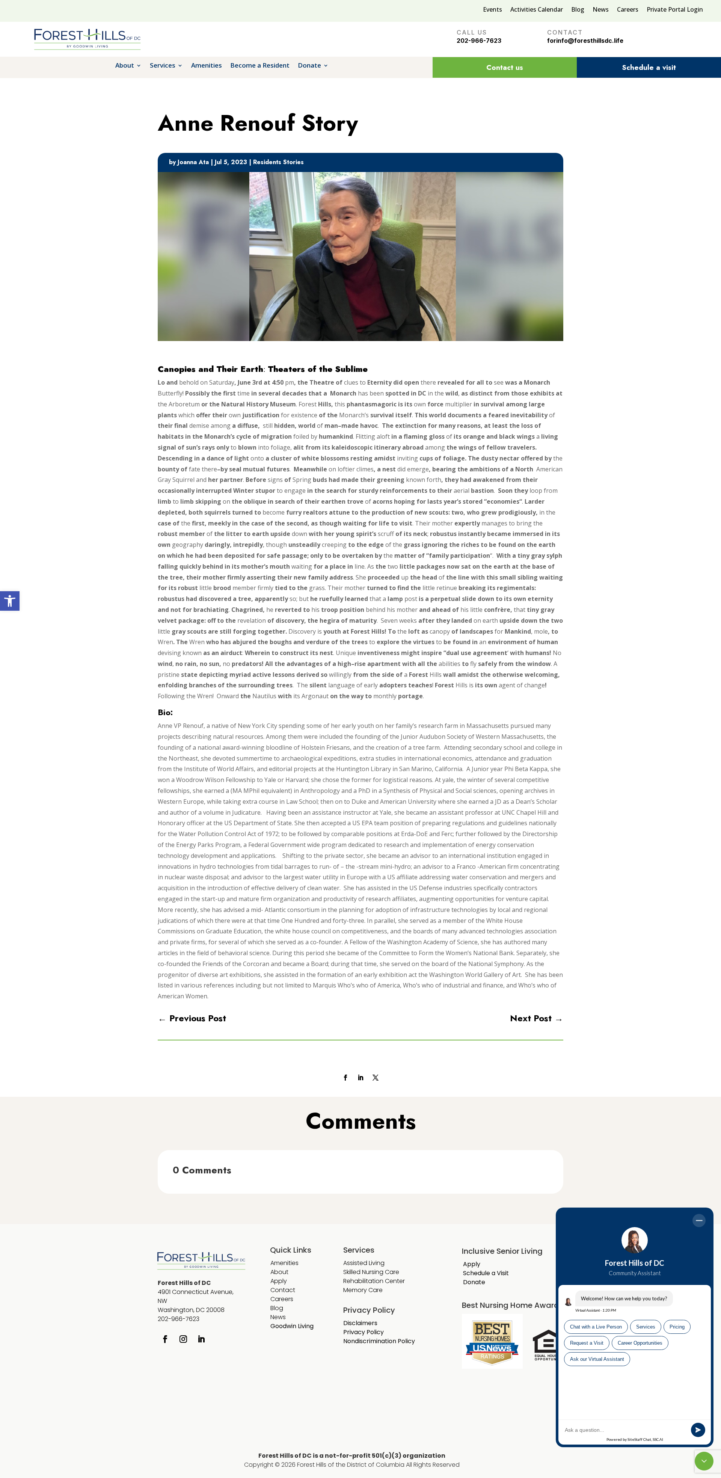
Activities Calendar (536, 10)
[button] (10, 601)
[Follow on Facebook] (345, 1078)
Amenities (206, 66)
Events (492, 10)
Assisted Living (364, 1263)
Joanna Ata (193, 162)
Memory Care (363, 1290)
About (124, 66)
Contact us (504, 67)
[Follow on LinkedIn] (360, 1078)
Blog (577, 10)
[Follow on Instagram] (183, 1339)
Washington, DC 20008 (191, 1310)
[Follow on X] (376, 1078)
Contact (282, 1290)
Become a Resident (260, 66)
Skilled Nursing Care (371, 1272)
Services (162, 66)
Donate (309, 66)
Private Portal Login (675, 10)
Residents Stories (278, 162)
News (601, 10)
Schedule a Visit (486, 1273)
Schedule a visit (649, 67)
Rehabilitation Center (374, 1281)
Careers (627, 10)
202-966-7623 (479, 40)
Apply (278, 1281)
